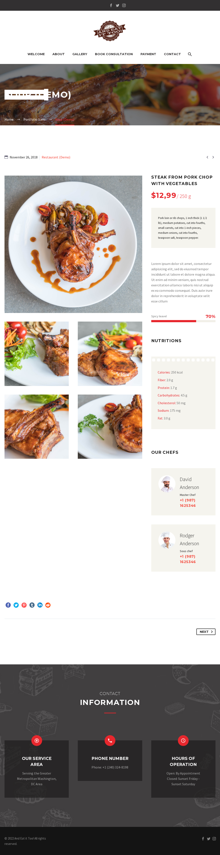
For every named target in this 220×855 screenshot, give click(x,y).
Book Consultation (114, 54)
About (58, 54)
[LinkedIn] (40, 605)
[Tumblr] (32, 605)
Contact (172, 54)
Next (204, 632)
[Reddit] (47, 605)
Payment (148, 54)
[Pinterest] (24, 605)
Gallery (79, 54)
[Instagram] (124, 5)
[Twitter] (117, 5)
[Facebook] (111, 5)
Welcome (36, 54)
